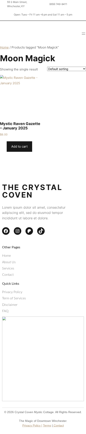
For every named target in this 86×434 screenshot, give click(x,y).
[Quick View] (5, 146)
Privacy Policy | (32, 425)
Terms (47, 425)
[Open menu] (83, 33)
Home (4, 47)
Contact (58, 425)
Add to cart (19, 146)
